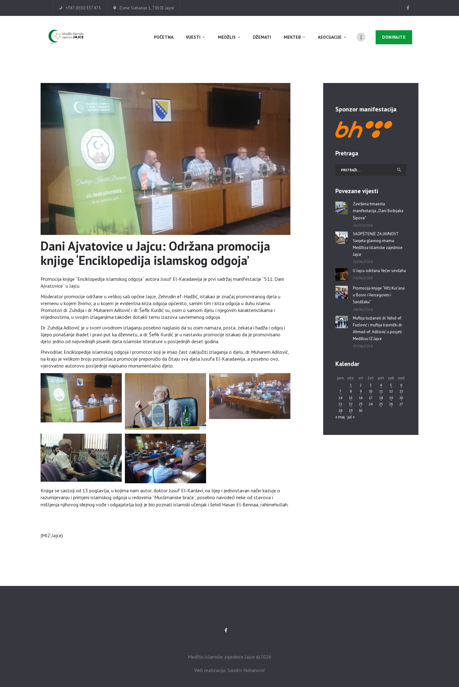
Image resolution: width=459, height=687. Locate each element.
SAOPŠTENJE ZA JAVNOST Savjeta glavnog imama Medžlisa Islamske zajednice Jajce (377, 244)
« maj (340, 417)
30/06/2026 (363, 261)
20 (401, 397)
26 (391, 404)
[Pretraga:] (370, 170)
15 (351, 397)
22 (351, 404)
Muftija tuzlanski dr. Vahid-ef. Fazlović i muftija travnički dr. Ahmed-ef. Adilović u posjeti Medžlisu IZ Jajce (377, 328)
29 (351, 410)
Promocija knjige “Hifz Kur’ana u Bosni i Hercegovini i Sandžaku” (379, 295)
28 (340, 410)
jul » (351, 417)
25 (381, 404)
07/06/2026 (363, 346)
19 (391, 397)
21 (340, 404)
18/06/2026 (363, 309)
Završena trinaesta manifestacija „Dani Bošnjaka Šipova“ (378, 210)
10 (371, 391)
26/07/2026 (363, 225)
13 (401, 391)
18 (381, 397)
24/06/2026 (363, 277)
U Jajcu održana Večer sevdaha (379, 270)
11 (381, 391)
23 (361, 404)
